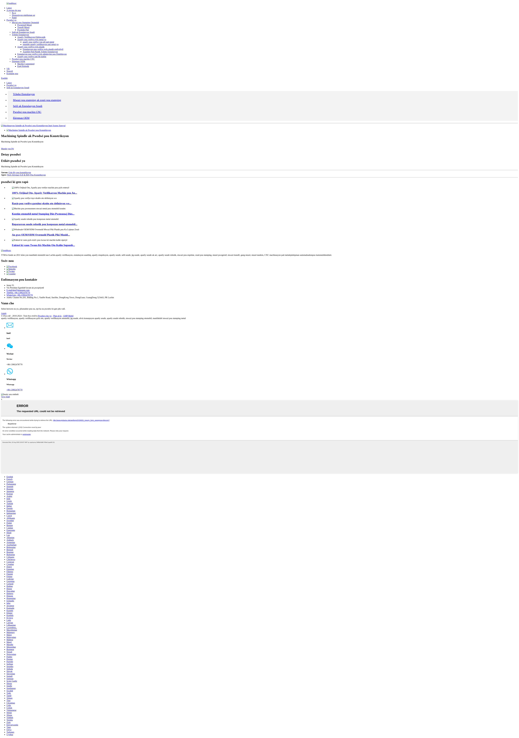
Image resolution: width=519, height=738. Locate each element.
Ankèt (3, 313)
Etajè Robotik (23, 66)
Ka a (14, 13)
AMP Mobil (68, 316)
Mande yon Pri (7, 149)
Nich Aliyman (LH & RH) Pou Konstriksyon (26, 175)
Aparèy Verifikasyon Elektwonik (31, 37)
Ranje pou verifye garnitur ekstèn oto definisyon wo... (41, 203)
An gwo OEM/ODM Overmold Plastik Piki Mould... (41, 234)
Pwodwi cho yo (44, 316)
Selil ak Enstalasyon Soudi (23, 32)
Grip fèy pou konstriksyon (20, 172)
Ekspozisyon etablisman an (23, 15)
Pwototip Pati (23, 30)
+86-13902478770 (14, 390)
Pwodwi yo (11, 20)
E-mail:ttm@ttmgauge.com (17, 290)
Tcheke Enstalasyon (20, 35)
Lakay (9, 8)
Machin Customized (25, 64)
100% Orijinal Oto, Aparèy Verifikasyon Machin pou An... (44, 192)
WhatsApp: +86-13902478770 (19, 295)
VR (8, 69)
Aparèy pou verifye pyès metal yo (31, 39)
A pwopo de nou (13, 10)
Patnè (14, 17)
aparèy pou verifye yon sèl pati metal (38, 42)
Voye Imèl (5, 397)
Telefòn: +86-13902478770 (18, 292)
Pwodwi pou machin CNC (23, 59)
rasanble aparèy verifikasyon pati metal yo (41, 44)
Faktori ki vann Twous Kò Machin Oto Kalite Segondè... (43, 245)
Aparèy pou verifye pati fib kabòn (31, 56)
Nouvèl (9, 71)
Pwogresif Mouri (24, 25)
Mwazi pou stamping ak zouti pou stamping (37, 99)
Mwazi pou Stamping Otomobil (25, 22)
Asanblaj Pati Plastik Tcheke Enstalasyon (40, 52)
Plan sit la (57, 316)
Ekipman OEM (18, 61)
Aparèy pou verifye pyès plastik (30, 47)
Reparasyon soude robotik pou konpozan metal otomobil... (44, 224)
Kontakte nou (12, 73)
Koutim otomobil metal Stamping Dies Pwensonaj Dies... (43, 213)
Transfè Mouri (23, 27)
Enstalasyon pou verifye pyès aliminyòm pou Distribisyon (42, 54)
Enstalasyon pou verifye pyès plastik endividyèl (43, 49)
